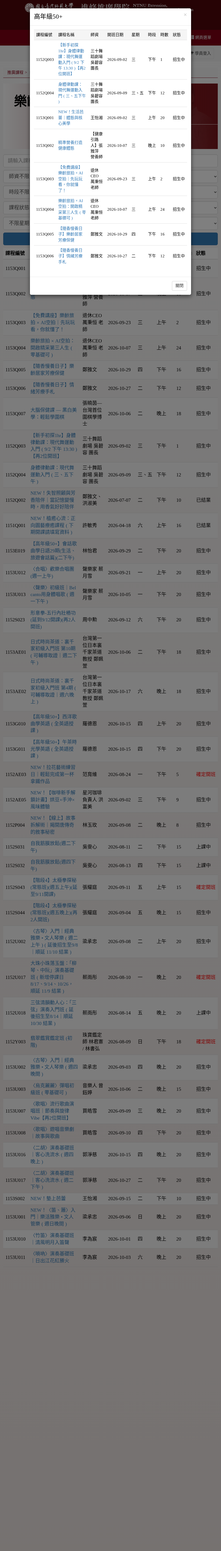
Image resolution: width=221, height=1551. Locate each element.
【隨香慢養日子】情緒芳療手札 (70, 256)
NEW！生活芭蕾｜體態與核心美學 (71, 118)
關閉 (179, 285)
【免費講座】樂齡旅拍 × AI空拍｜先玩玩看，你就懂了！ (70, 179)
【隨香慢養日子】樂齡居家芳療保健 (70, 234)
